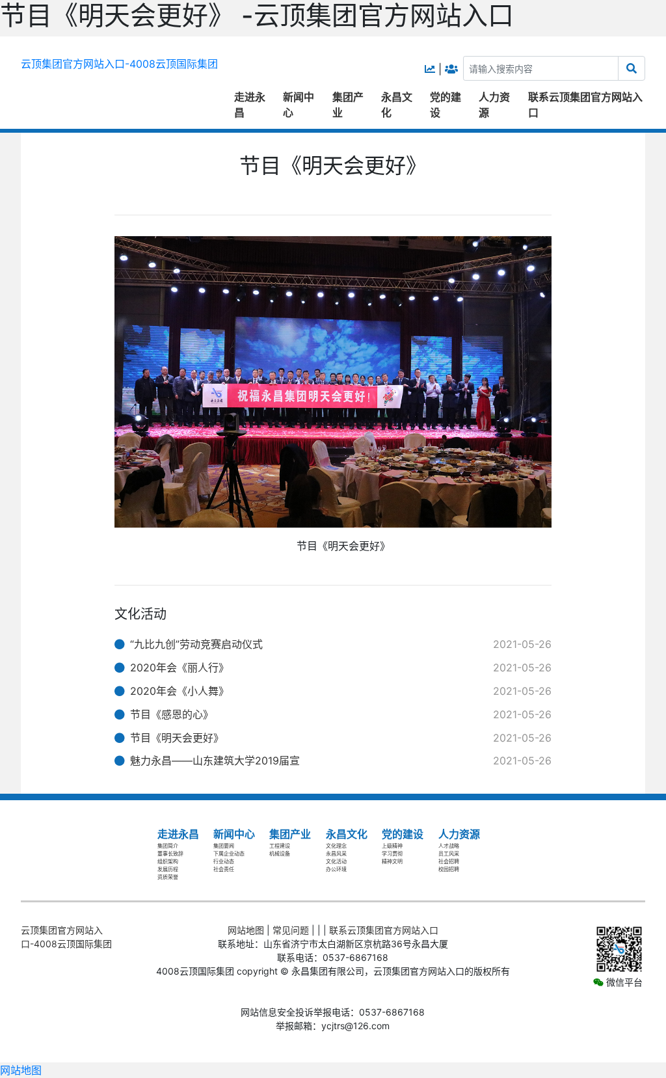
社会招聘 (448, 861)
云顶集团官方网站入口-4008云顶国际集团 (119, 63)
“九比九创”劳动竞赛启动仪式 (196, 644)
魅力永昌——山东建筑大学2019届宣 (215, 760)
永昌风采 (336, 853)
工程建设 (279, 845)
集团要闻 (223, 845)
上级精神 (392, 845)
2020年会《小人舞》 (179, 690)
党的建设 (445, 104)
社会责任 (223, 869)
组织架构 (167, 861)
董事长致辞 (170, 853)
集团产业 (348, 104)
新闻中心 (298, 104)
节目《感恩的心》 (171, 714)
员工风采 (448, 853)
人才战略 (448, 845)
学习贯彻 (392, 853)
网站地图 (246, 930)
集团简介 (167, 845)
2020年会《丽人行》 (179, 667)
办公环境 (336, 869)
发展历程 (167, 869)
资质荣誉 (167, 877)
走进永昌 (249, 104)
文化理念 (336, 845)
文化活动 (336, 861)
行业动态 (223, 861)
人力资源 (494, 104)
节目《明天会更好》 (177, 737)
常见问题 (291, 930)
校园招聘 (448, 869)
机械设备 (279, 853)
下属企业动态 (229, 853)
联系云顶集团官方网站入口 (585, 104)
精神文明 (392, 861)
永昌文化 (396, 104)
